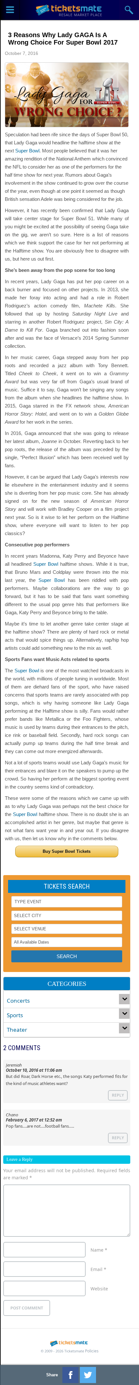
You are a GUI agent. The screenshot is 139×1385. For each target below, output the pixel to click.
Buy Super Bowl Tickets (67, 851)
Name (99, 1250)
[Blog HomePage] (69, 10)
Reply (118, 1095)
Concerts (18, 1000)
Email (98, 1269)
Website (99, 1289)
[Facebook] (70, 1375)
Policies (92, 1351)
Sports (15, 1015)
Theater (17, 1029)
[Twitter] (88, 1375)
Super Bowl (27, 150)
